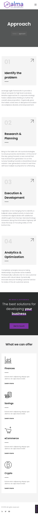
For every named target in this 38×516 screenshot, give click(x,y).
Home (15, 34)
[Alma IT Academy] (13, 4)
